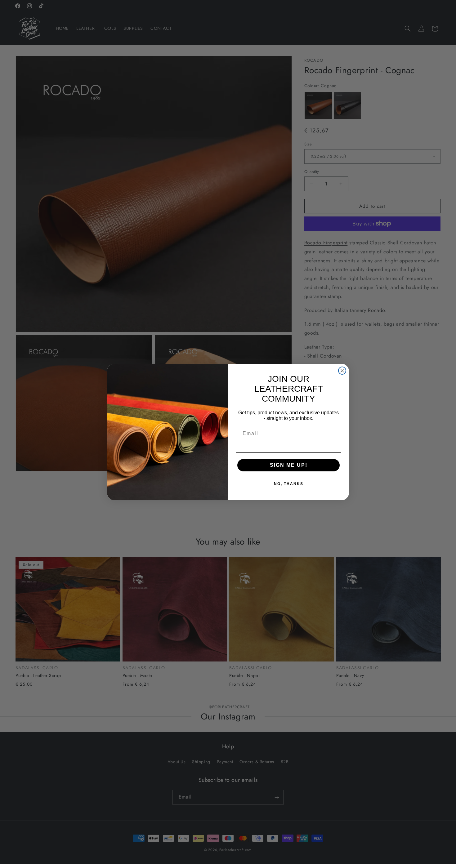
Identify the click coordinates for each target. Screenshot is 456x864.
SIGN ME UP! (288, 465)
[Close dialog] (342, 370)
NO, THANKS (288, 484)
